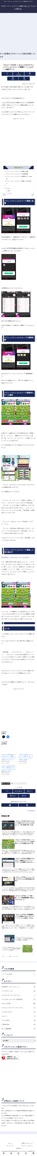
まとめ (8, 188)
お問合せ (18, 1148)
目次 (16, 167)
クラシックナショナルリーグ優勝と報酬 (17, 171)
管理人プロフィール (27, 1143)
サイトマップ (10, 1145)
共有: (9, 190)
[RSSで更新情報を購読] (27, 805)
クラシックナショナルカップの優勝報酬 (17, 174)
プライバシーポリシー (27, 1145)
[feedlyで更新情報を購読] (9, 805)
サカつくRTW (6, 783)
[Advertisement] (18, 32)
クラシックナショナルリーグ (19, 783)
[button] (33, 974)
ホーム (10, 1143)
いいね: (10, 193)
